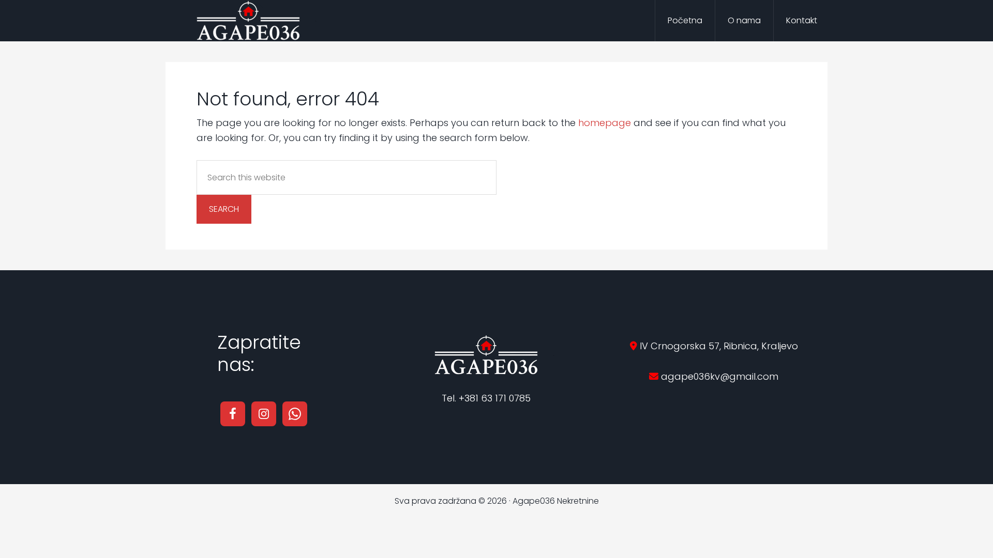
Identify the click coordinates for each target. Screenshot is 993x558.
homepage (604, 122)
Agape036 (248, 20)
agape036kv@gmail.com (718, 376)
